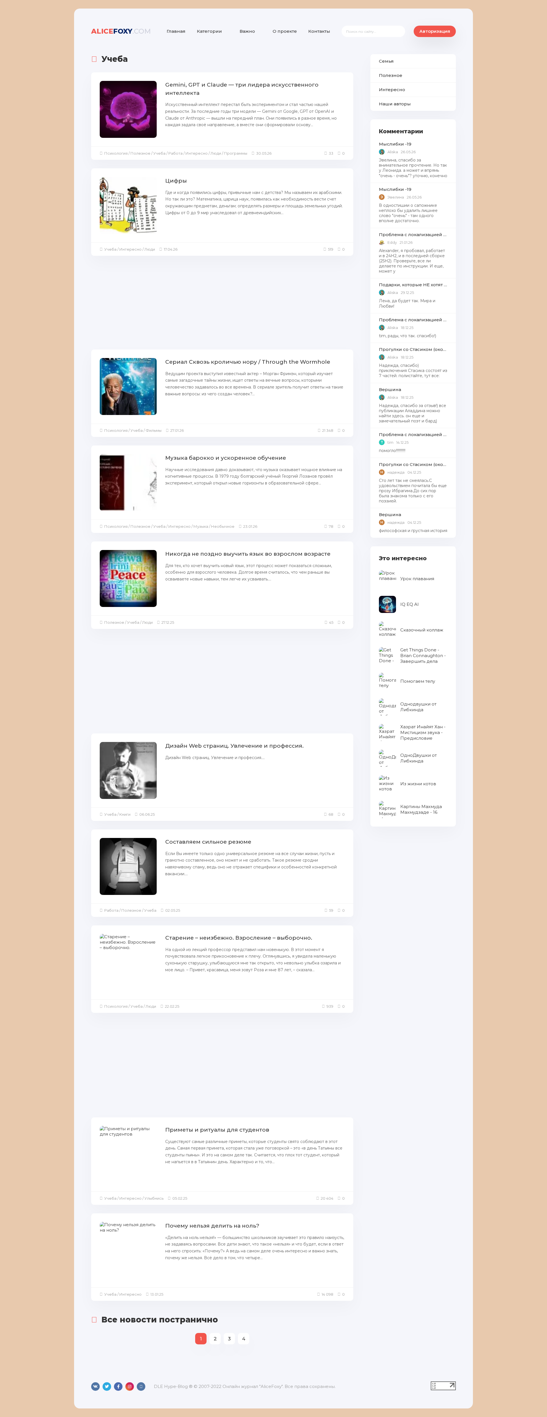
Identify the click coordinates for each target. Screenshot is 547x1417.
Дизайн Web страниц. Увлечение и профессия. (234, 746)
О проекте (285, 31)
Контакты (319, 31)
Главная (176, 31)
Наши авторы (395, 104)
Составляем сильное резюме (208, 842)
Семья (386, 61)
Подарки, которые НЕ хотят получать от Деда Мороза (413, 285)
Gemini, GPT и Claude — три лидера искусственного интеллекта (242, 88)
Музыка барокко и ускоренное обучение (225, 458)
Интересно (392, 89)
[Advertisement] (222, 304)
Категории (209, 31)
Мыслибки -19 (395, 144)
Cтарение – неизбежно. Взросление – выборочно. (238, 938)
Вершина (390, 389)
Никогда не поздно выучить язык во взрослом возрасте (247, 554)
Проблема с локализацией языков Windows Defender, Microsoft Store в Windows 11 (413, 234)
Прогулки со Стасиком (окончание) (413, 349)
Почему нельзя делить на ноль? (212, 1225)
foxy (121, 31)
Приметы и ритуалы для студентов (217, 1129)
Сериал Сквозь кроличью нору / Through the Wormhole (247, 362)
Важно (247, 31)
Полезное (390, 75)
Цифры (176, 180)
